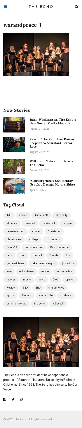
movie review (64, 271)
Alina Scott (41, 215)
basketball (49, 223)
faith (9, 255)
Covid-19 (12, 247)
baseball (30, 223)
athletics (12, 223)
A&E (9, 215)
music (27, 279)
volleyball (58, 303)
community (53, 239)
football (37, 255)
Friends (53, 255)
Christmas (54, 231)
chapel (36, 231)
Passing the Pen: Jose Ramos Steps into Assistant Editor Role (52, 143)
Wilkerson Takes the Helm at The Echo (52, 163)
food (22, 255)
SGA (25, 287)
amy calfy (61, 215)
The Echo (41, 7)
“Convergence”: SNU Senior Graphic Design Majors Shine (52, 182)
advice (23, 215)
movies (11, 279)
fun (68, 255)
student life (46, 295)
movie (45, 271)
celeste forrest (15, 231)
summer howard (16, 303)
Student (26, 295)
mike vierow (26, 271)
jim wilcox (68, 263)
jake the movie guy (43, 263)
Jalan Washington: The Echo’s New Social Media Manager (53, 121)
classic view (14, 239)
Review (11, 287)
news (41, 279)
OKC (55, 279)
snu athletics (56, 287)
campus (67, 223)
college (33, 239)
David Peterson (59, 247)
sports (10, 295)
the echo (39, 303)
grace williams (15, 263)
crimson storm (34, 247)
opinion (70, 279)
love (9, 271)
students (65, 295)
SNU (38, 287)
